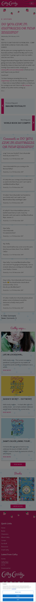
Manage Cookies (18, 592)
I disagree (18, 595)
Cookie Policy (14, 588)
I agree (18, 599)
